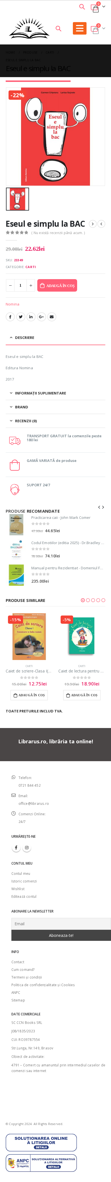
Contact (17, 962)
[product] (16, 524)
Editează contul (24, 896)
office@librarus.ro (33, 803)
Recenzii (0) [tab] (26, 420)
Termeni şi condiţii (26, 977)
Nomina (12, 304)
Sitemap (18, 1000)
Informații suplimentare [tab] (40, 393)
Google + (41, 316)
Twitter (20, 316)
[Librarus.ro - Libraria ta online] (29, 28)
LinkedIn (31, 316)
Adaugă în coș (60, 286)
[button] (82, 600)
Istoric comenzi (24, 881)
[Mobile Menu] (80, 28)
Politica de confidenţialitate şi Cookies (43, 984)
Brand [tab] (21, 406)
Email (51, 316)
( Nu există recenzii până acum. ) (58, 232)
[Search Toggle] (82, 6)
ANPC (15, 992)
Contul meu (20, 873)
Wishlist (18, 888)
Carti (30, 267)
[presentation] (99, 506)
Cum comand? (23, 969)
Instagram (26, 847)
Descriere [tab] (24, 337)
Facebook (10, 316)
